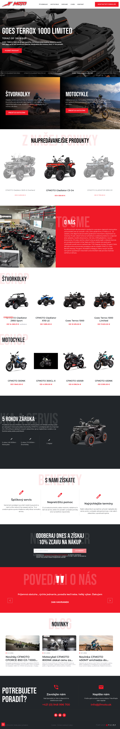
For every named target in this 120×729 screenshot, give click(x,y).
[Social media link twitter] (64, 715)
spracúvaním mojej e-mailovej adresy (56, 555)
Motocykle (55, 4)
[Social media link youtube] (60, 715)
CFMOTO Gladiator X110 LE (46, 319)
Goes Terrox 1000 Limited (103, 319)
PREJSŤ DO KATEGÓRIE (16, 112)
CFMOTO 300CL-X (46, 381)
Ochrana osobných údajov (65, 725)
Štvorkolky (43, 4)
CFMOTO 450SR (74, 381)
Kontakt (80, 4)
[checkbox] (34, 555)
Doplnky (65, 4)
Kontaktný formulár (107, 4)
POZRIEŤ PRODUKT (12, 51)
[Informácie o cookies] (3, 724)
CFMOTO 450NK (104, 381)
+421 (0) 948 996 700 (56, 704)
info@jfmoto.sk (101, 704)
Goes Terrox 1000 (74, 320)
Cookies (53, 725)
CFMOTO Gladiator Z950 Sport (16, 319)
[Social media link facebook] (56, 715)
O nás (73, 4)
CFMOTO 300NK (16, 381)
